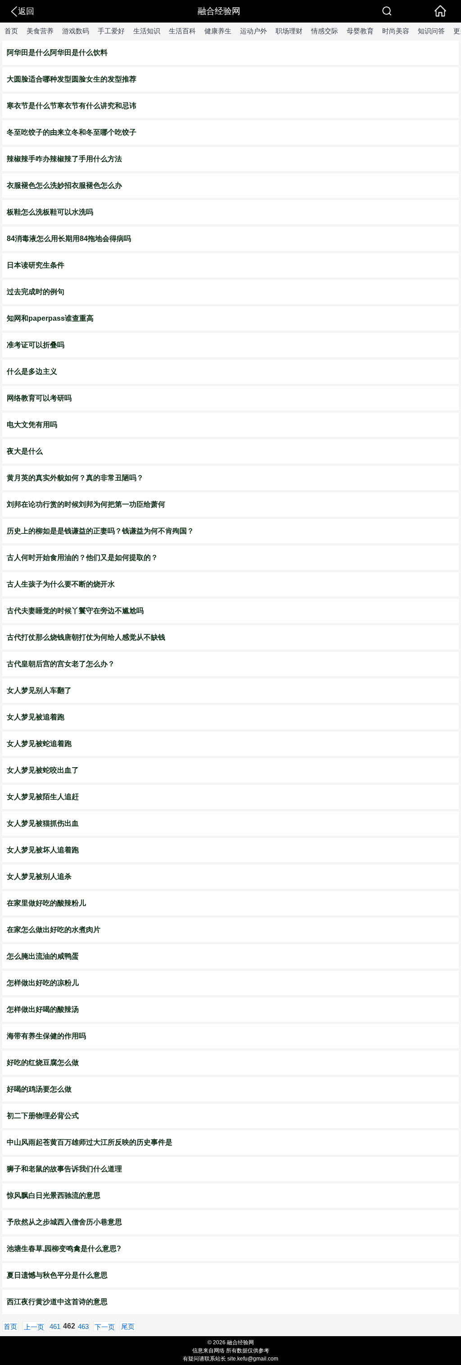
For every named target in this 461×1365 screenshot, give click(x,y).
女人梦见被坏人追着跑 (43, 850)
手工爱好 (111, 31)
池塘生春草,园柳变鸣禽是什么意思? (64, 1248)
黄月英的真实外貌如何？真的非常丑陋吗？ (75, 478)
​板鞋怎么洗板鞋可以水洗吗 (50, 212)
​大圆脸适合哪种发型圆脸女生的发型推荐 (71, 79)
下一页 (105, 1327)
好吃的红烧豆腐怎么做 (43, 1062)
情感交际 (324, 31)
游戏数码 (75, 31)
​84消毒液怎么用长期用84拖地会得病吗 (69, 238)
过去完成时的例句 (35, 292)
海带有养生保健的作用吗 (46, 1036)
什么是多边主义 (32, 371)
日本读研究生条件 (35, 265)
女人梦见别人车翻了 (39, 690)
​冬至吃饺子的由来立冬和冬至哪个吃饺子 (71, 132)
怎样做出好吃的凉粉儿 (43, 983)
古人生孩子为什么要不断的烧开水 (61, 584)
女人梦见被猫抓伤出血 (43, 823)
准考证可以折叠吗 (35, 345)
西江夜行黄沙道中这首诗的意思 (57, 1302)
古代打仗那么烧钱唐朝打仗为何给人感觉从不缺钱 (86, 637)
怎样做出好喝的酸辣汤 (43, 1009)
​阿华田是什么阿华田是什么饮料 (57, 52)
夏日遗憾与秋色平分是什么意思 (57, 1275)
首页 (11, 31)
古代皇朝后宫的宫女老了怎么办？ (61, 664)
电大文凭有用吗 (32, 424)
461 (55, 1326)
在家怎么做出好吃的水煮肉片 (53, 929)
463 (83, 1326)
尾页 (128, 1326)
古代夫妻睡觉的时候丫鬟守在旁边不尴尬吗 (75, 610)
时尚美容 (395, 31)
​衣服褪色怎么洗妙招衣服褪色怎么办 (64, 185)
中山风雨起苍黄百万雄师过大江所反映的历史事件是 (89, 1142)
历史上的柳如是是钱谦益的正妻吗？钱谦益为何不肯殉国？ (100, 531)
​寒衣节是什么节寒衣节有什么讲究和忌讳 (71, 105)
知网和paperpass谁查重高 (50, 318)
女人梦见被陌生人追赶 (43, 797)
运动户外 (253, 31)
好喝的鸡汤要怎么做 (39, 1089)
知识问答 (431, 31)
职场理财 (289, 31)
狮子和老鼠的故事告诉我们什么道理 (64, 1169)
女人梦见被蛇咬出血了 (43, 770)
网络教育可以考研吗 (39, 398)
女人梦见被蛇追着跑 (39, 743)
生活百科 (182, 31)
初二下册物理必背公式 (43, 1115)
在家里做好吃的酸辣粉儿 (46, 903)
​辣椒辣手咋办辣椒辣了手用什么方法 (64, 159)
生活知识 (146, 31)
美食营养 (40, 31)
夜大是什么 (25, 451)
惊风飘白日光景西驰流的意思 (53, 1195)
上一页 (34, 1327)
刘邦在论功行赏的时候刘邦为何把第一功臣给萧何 (86, 504)
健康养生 (217, 31)
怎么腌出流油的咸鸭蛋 (43, 956)
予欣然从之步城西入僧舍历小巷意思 (64, 1222)
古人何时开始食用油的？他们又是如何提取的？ (82, 557)
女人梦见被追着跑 (35, 717)
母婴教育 (360, 31)
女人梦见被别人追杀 (39, 876)
